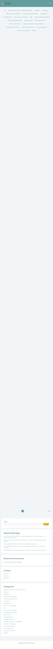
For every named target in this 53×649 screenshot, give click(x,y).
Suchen (5, 521)
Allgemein (6, 592)
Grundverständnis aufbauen (10, 610)
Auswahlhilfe (7, 601)
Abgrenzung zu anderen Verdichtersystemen (14, 589)
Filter (5, 608)
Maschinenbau (7, 614)
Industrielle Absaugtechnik (10, 612)
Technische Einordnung (9, 626)
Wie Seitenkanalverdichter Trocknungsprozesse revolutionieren (22, 361)
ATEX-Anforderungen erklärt (10, 599)
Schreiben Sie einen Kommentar (9, 79)
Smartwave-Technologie (9, 624)
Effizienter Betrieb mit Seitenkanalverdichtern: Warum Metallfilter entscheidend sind (22, 501)
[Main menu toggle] (50, 3)
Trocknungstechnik (8, 628)
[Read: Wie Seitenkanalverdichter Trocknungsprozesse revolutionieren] (26, 304)
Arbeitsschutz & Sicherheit (10, 596)
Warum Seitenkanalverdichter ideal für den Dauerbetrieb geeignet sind (21, 544)
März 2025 (6, 578)
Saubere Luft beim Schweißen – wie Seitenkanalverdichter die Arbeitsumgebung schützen (21, 239)
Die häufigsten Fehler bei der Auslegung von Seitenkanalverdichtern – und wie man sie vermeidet (26, 156)
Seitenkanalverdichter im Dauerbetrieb (13, 621)
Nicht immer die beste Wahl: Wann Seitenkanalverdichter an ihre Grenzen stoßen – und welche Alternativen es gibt (25, 76)
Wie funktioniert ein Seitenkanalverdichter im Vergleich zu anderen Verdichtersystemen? (25, 550)
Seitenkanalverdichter (9, 619)
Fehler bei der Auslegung (10, 605)
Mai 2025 (6, 573)
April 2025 (6, 576)
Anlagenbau (6, 594)
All (5, 10)
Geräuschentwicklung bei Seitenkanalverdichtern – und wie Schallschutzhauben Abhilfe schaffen (21, 94)
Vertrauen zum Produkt (9, 630)
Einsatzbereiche (7, 603)
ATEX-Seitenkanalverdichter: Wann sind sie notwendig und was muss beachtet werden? (23, 192)
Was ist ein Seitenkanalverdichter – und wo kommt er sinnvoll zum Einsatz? (25, 379)
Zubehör (6, 633)
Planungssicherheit (8, 617)
